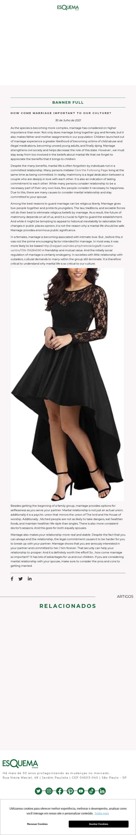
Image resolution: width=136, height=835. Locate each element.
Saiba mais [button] (102, 813)
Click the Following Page (91, 170)
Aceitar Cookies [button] (98, 824)
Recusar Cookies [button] (37, 824)
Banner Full (68, 102)
